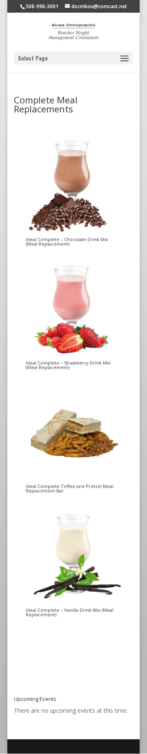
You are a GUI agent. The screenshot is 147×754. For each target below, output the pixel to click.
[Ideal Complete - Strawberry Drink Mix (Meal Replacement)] (73, 356)
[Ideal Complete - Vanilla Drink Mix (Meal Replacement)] (73, 603)
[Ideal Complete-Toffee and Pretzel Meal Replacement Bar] (73, 479)
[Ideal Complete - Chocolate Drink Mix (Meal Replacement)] (73, 233)
